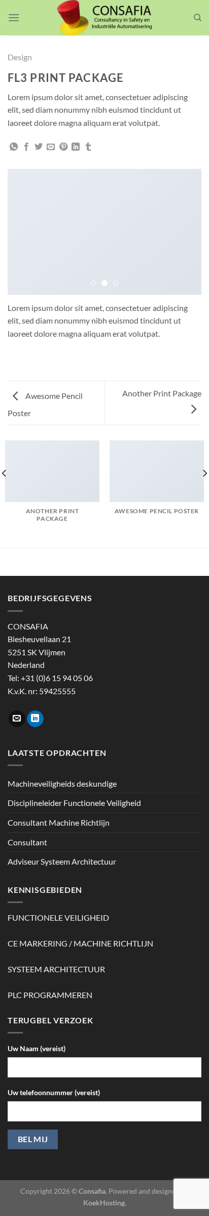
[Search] (197, 17)
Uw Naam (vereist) (36, 1048)
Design (20, 57)
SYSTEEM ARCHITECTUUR (56, 969)
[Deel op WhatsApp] (14, 147)
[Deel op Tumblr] (88, 147)
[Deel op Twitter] (38, 147)
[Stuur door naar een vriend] (51, 147)
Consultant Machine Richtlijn (59, 822)
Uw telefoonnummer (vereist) (54, 1092)
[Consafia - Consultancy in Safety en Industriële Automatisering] (105, 17)
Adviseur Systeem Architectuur (62, 861)
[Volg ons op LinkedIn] (35, 719)
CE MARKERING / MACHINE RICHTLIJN (80, 943)
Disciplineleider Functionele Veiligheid (74, 802)
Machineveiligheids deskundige (62, 783)
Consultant (27, 842)
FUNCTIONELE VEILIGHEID (58, 917)
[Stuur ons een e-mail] (17, 719)
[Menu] (14, 17)
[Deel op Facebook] (26, 147)
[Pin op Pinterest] (63, 147)
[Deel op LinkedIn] (76, 147)
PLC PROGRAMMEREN (50, 995)
